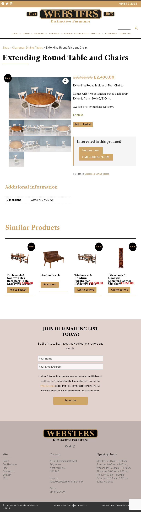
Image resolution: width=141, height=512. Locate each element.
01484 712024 (128, 4)
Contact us (125, 33)
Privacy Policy (80, 505)
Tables (39, 48)
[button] (65, 81)
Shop (6, 48)
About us (95, 33)
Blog (5, 468)
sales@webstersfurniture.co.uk (66, 482)
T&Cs (5, 478)
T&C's (70, 505)
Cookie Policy (60, 505)
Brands (68, 33)
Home (6, 461)
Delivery (7, 475)
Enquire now (90, 150)
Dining (30, 48)
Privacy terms (48, 386)
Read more (49, 284)
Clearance (111, 33)
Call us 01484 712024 (95, 157)
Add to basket (82, 124)
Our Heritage (10, 464)
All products (81, 33)
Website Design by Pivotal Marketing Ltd (120, 505)
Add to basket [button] (17, 290)
